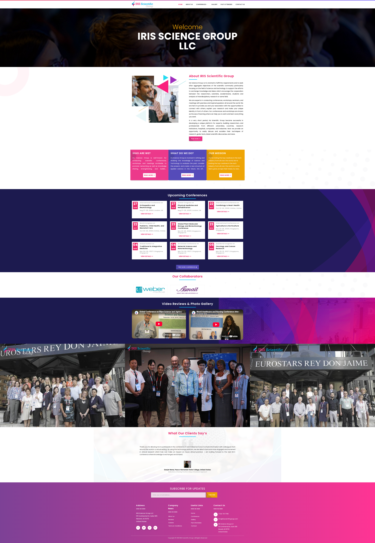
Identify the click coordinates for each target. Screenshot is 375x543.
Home (180, 4)
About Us (189, 4)
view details (146, 214)
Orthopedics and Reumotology (147, 206)
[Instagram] (150, 528)
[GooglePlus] (155, 528)
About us (171, 516)
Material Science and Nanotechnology (187, 247)
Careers (171, 523)
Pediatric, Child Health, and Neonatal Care (152, 227)
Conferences (201, 4)
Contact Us (240, 4)
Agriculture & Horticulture (227, 226)
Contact (194, 526)
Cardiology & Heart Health (228, 205)
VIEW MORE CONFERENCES (187, 267)
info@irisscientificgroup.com (228, 519)
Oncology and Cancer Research (225, 247)
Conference (195, 516)
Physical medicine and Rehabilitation (188, 206)
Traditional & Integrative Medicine (151, 247)
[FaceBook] (138, 528)
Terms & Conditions (175, 526)
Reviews (171, 520)
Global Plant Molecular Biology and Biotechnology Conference (190, 226)
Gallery (214, 4)
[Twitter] (144, 528)
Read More (195, 139)
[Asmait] (150, 290)
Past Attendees (226, 4)
